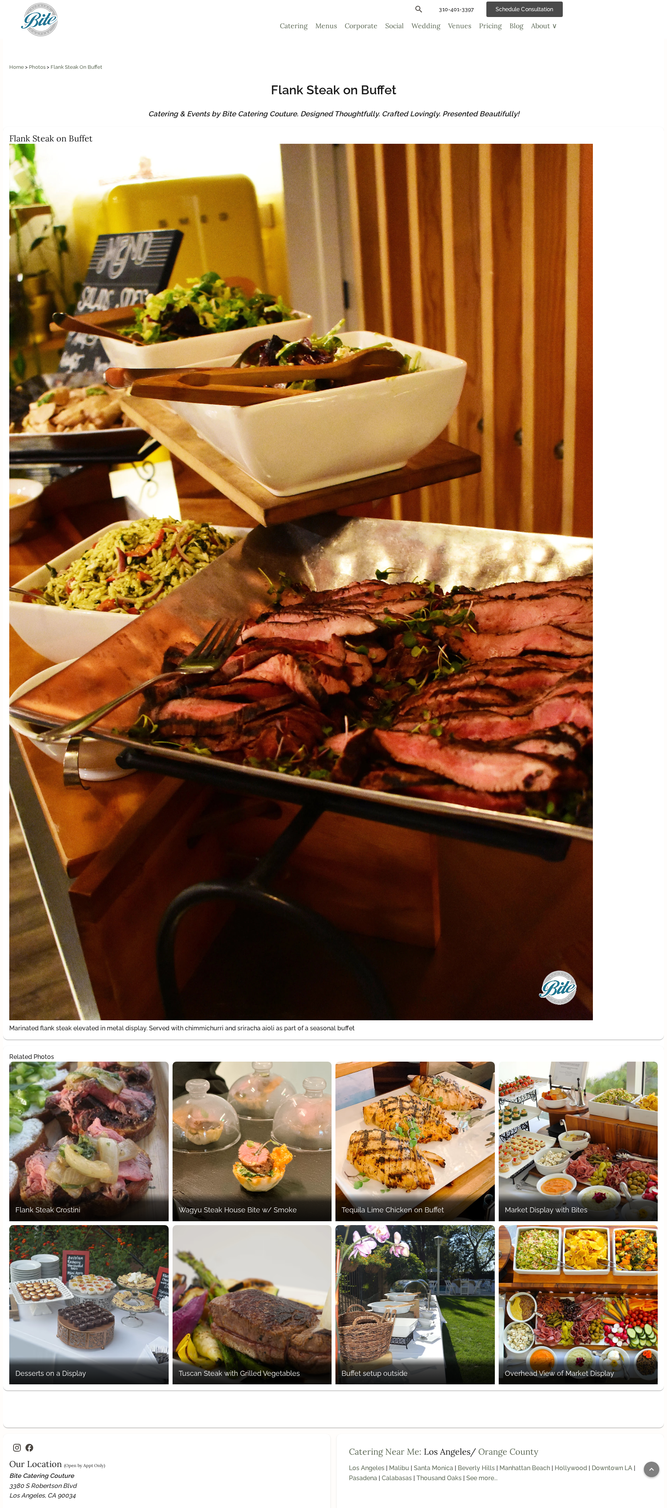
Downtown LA (612, 1468)
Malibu (399, 1468)
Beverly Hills (476, 1468)
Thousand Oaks (439, 1478)
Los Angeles (366, 1468)
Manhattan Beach (524, 1468)
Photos (38, 67)
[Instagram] (17, 1447)
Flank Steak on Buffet (76, 67)
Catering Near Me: (385, 1451)
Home (17, 67)
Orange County (508, 1451)
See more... (482, 1478)
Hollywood (571, 1468)
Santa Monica (433, 1468)
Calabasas (397, 1478)
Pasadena (363, 1478)
